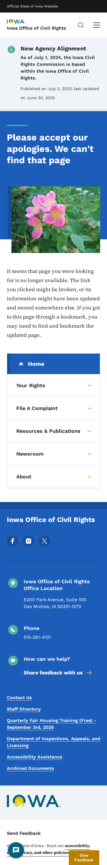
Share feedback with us (53, 673)
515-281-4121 (37, 637)
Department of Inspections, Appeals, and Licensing (53, 742)
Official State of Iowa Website (32, 6)
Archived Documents (30, 768)
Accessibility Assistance (34, 757)
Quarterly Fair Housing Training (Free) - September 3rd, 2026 (51, 724)
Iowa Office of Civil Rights (36, 28)
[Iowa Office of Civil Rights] (21, 22)
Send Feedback (24, 833)
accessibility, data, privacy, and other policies (48, 849)
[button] (84, 857)
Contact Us (19, 697)
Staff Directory (24, 709)
